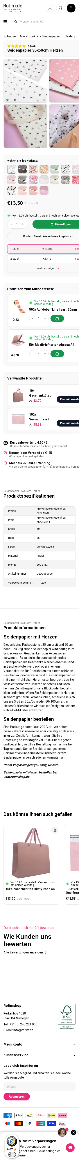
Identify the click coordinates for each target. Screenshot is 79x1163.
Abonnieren (17, 1096)
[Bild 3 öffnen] (25, 126)
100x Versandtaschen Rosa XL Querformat (41, 417)
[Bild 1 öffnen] (25, 81)
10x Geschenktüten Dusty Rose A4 (40, 393)
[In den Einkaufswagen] (57, 318)
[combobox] (47, 21)
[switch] (12, 1154)
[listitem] (11, 169)
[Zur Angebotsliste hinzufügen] (54, 830)
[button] (50, 8)
